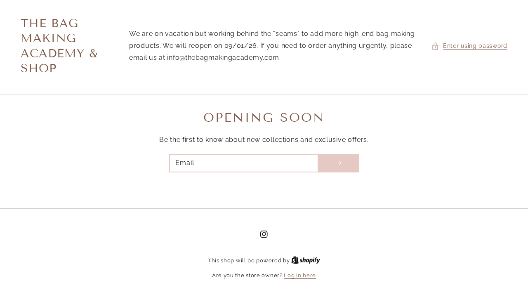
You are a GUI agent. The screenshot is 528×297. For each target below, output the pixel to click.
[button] (469, 46)
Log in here (300, 275)
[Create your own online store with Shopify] (305, 260)
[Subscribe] (338, 163)
